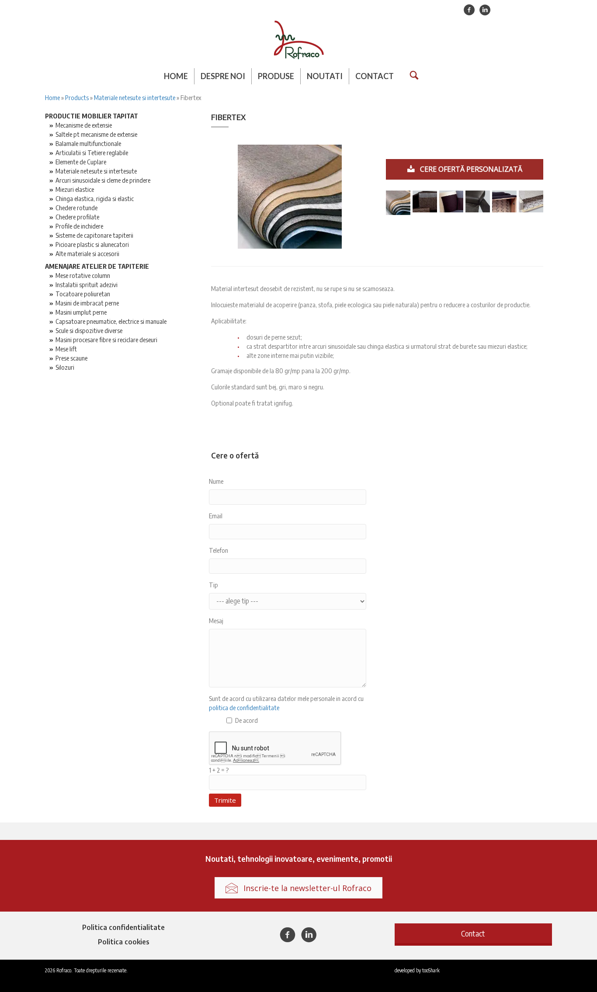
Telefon (218, 550)
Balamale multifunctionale (88, 143)
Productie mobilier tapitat (91, 116)
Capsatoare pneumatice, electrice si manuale (111, 321)
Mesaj (216, 620)
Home (176, 76)
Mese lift (66, 349)
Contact (374, 76)
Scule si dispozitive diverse (89, 330)
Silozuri (65, 367)
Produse (276, 76)
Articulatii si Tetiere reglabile (92, 152)
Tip (213, 585)
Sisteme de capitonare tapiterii (94, 235)
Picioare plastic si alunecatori (92, 244)
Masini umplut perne (81, 312)
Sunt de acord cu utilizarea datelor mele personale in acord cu (286, 702)
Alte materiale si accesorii (87, 253)
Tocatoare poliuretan (83, 294)
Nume (216, 481)
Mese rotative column (83, 275)
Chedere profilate (77, 217)
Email (215, 516)
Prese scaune (71, 358)
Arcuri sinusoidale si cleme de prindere (103, 180)
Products (77, 97)
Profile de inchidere (79, 226)
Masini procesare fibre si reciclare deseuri (106, 339)
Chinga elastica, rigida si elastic (95, 198)
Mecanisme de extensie (84, 125)
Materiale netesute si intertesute (134, 97)
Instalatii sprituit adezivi (87, 284)
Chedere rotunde (76, 208)
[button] (473, 933)
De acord (246, 720)
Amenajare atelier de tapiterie (97, 266)
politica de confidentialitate (244, 707)
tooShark (431, 970)
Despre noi (223, 76)
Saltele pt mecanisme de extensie (96, 134)
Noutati (325, 76)
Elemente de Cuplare (81, 162)
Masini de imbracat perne (87, 303)
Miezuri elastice (75, 189)
